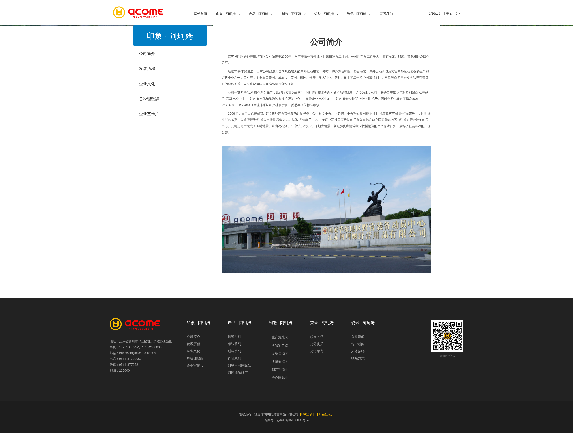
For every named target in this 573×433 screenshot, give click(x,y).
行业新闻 (358, 343)
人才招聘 (358, 350)
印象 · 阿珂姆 (226, 13)
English (435, 13)
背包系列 (234, 358)
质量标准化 (280, 361)
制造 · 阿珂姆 (291, 13)
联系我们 (386, 13)
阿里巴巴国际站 (239, 365)
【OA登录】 (306, 414)
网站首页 (200, 13)
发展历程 (193, 343)
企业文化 (193, 350)
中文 (449, 13)
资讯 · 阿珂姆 (356, 13)
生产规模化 (280, 337)
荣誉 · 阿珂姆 (324, 13)
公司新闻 (358, 336)
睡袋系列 (234, 350)
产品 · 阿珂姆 (258, 13)
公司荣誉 (316, 350)
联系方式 (358, 358)
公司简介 (193, 336)
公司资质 (316, 343)
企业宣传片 (195, 365)
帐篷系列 (234, 336)
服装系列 (234, 343)
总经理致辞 (195, 358)
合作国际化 (280, 377)
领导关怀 (316, 336)
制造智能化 (280, 369)
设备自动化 (280, 353)
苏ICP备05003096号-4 (293, 420)
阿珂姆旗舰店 (238, 372)
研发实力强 (280, 345)
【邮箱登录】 (324, 414)
